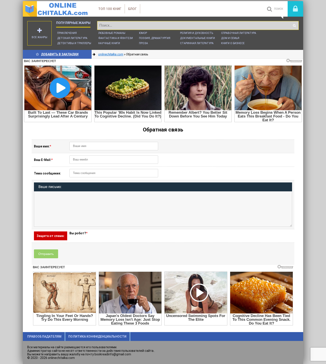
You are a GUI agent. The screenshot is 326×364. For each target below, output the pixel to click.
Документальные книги (197, 38)
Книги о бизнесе (233, 43)
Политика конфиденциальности (97, 336)
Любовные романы (111, 33)
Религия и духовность (196, 33)
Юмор (143, 33)
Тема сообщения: (47, 173)
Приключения (67, 33)
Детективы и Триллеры (74, 43)
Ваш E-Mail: (43, 160)
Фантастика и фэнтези (115, 38)
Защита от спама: (51, 236)
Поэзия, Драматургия (154, 38)
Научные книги (109, 43)
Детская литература (72, 38)
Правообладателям (44, 336)
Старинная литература (197, 43)
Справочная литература (238, 33)
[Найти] (294, 25)
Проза (143, 43)
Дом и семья (230, 38)
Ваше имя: (42, 146)
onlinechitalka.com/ (56, 9)
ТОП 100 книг (109, 9)
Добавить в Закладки (60, 54)
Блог (132, 9)
